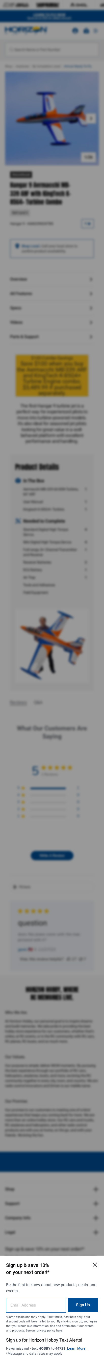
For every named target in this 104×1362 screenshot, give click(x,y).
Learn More (76, 1348)
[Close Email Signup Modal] (95, 1265)
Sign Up (83, 1304)
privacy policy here (49, 1330)
